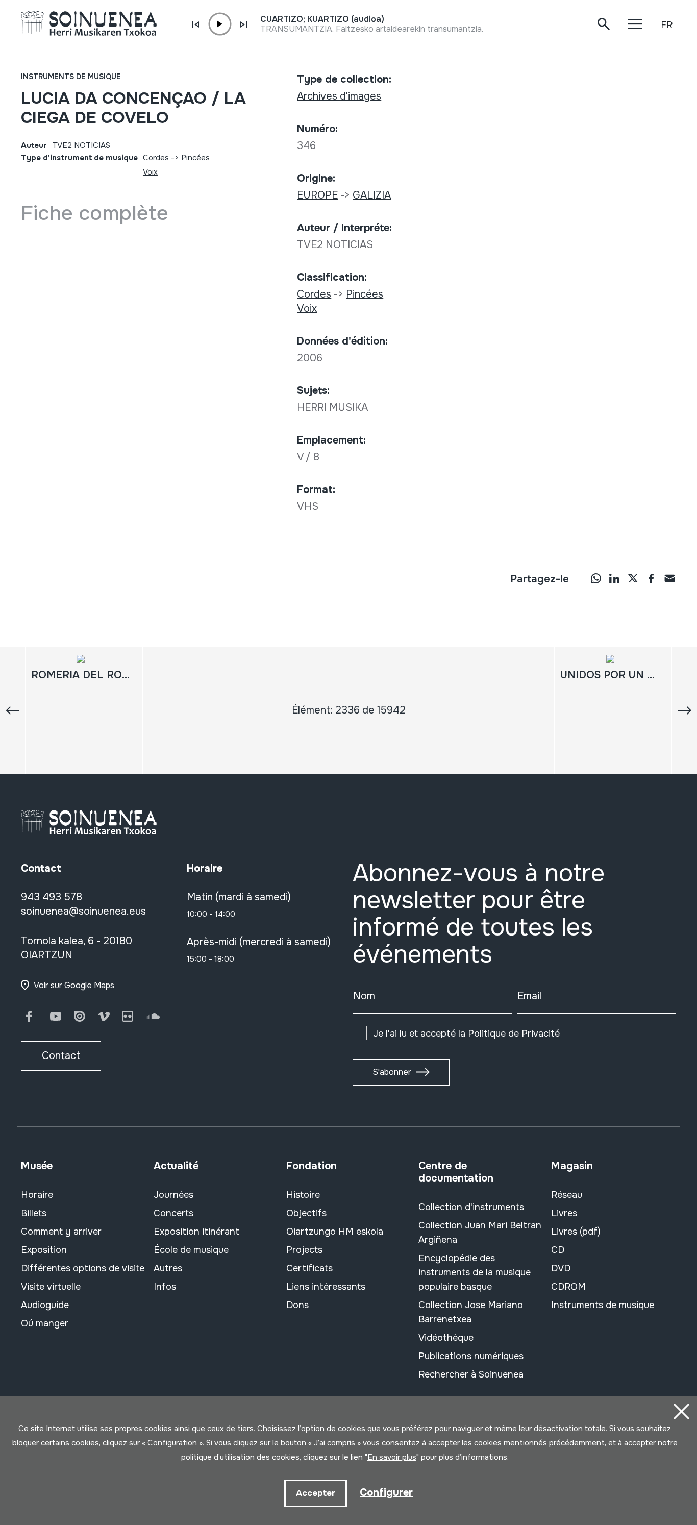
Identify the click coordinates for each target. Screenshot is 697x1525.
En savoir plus (391, 1457)
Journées (173, 1194)
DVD (560, 1268)
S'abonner (391, 1072)
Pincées (195, 158)
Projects (304, 1250)
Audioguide (45, 1305)
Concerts (173, 1213)
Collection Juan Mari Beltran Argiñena (479, 1232)
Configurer (386, 1492)
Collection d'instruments (471, 1207)
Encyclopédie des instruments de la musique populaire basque (474, 1272)
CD (557, 1250)
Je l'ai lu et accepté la (466, 1033)
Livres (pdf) (576, 1231)
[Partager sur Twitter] (632, 578)
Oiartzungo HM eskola (334, 1231)
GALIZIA (372, 195)
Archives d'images (339, 96)
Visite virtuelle (51, 1286)
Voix (150, 172)
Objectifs (306, 1213)
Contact (61, 1055)
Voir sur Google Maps (74, 985)
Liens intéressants (325, 1286)
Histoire (303, 1194)
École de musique (191, 1250)
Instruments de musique (71, 76)
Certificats (309, 1268)
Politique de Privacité (514, 1033)
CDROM (568, 1286)
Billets (33, 1213)
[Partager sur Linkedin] (614, 578)
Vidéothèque (446, 1337)
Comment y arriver (61, 1231)
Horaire (37, 1194)
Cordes (156, 158)
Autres (168, 1268)
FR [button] (667, 25)
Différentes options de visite (82, 1268)
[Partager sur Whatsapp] (596, 578)
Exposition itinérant (196, 1231)
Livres (564, 1213)
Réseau (566, 1194)
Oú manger (44, 1323)
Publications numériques (471, 1356)
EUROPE (317, 195)
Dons (297, 1305)
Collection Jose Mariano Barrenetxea (470, 1312)
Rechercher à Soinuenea (471, 1374)
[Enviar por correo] (669, 578)
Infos (165, 1286)
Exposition (44, 1250)
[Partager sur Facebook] (651, 578)
